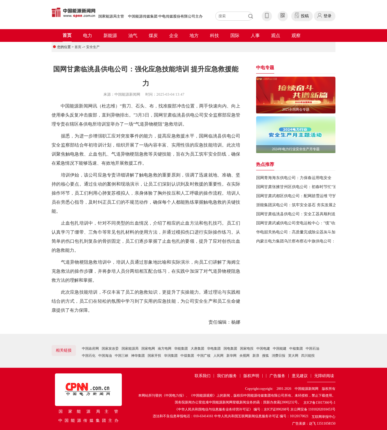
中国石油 (312, 349)
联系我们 (202, 376)
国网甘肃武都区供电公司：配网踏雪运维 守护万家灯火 (304, 196)
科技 (214, 35)
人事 (255, 35)
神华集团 (138, 356)
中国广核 (203, 356)
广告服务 (277, 376)
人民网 (218, 356)
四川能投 (308, 356)
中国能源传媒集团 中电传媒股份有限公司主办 (165, 16)
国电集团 (230, 349)
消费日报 (278, 356)
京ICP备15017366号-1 (319, 403)
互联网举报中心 (323, 417)
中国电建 (263, 349)
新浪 (255, 356)
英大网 (293, 356)
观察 (296, 35)
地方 (194, 35)
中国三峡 (121, 356)
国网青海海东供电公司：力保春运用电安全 (293, 178)
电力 (87, 35)
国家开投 (154, 356)
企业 (173, 35)
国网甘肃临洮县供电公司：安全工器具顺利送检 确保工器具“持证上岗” (318, 214)
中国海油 (105, 356)
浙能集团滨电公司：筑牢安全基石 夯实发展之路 (298, 205)
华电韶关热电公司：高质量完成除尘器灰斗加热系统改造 (305, 232)
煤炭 (153, 35)
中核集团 (296, 349)
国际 (234, 35)
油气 (132, 35)
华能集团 (181, 349)
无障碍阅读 (324, 376)
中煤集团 (187, 356)
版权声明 (251, 376)
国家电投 (247, 349)
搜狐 (265, 356)
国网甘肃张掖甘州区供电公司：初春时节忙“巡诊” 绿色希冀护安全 (314, 187)
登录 (327, 16)
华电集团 (214, 349)
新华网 (231, 356)
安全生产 (93, 47)
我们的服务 (227, 376)
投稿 (305, 16)
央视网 (244, 356)
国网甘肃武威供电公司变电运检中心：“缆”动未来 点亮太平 (308, 223)
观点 (275, 35)
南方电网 (164, 349)
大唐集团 (197, 349)
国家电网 (148, 349)
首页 (67, 35)
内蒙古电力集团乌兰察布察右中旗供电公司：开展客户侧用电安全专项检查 (321, 241)
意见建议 (300, 376)
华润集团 (171, 356)
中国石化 (88, 356)
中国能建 (279, 349)
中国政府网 (90, 349)
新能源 (110, 35)
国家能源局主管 (111, 16)
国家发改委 (110, 349)
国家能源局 (130, 349)
